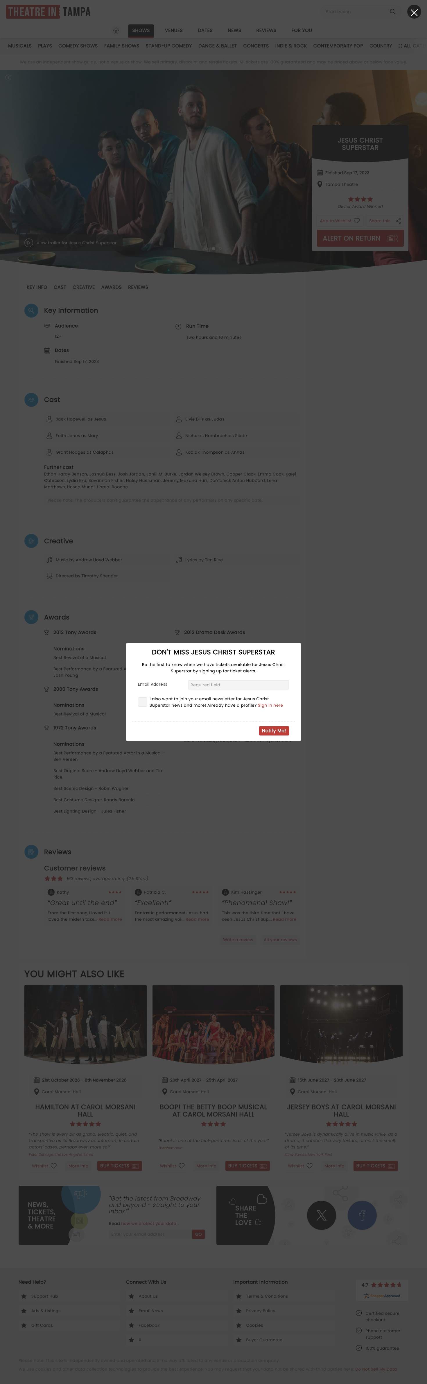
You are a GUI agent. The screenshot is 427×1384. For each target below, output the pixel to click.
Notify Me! (274, 730)
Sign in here (270, 705)
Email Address (152, 684)
